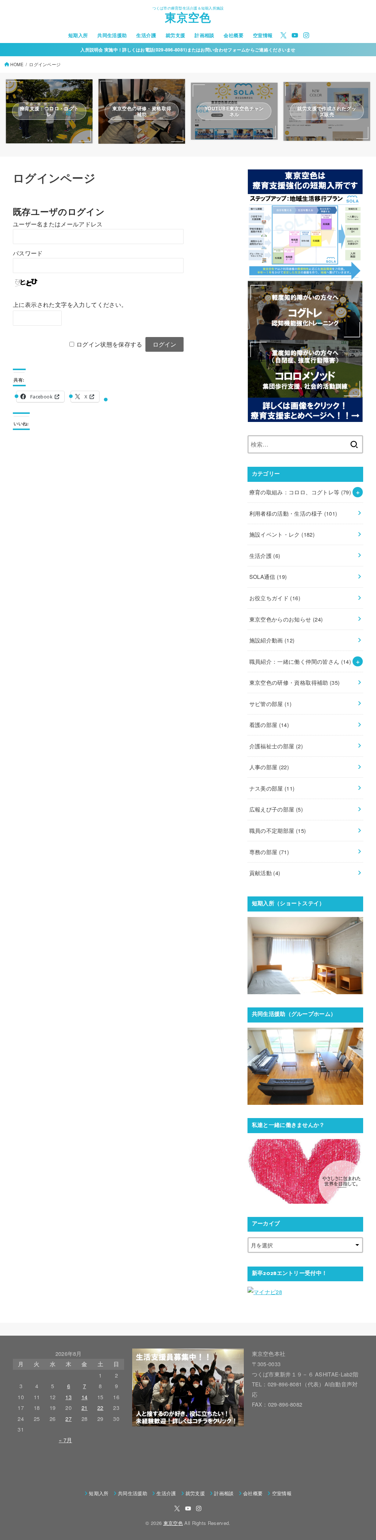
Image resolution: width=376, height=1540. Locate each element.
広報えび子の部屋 (276, 809)
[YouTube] (295, 35)
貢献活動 (265, 873)
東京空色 (188, 19)
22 (100, 1407)
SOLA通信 (268, 576)
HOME (17, 64)
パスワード (28, 253)
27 (68, 1418)
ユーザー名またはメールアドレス (58, 224)
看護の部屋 (269, 724)
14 (85, 1397)
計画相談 (204, 35)
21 (85, 1407)
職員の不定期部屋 (277, 830)
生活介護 (146, 35)
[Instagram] (306, 35)
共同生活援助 (112, 35)
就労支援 (175, 35)
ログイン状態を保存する (109, 344)
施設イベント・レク (282, 534)
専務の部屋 (269, 852)
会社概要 (233, 35)
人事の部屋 (269, 767)
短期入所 (78, 35)
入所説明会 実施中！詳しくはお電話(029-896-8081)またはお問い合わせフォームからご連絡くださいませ (188, 49)
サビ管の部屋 (270, 704)
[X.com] (283, 35)
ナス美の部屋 (272, 788)
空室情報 (263, 35)
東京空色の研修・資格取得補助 (294, 682)
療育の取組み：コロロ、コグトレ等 (300, 492)
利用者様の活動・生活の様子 (293, 513)
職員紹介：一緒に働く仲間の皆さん (300, 661)
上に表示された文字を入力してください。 (70, 305)
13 (68, 1397)
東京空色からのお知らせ (286, 619)
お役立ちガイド (274, 598)
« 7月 (65, 1440)
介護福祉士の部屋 (276, 746)
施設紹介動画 (272, 640)
